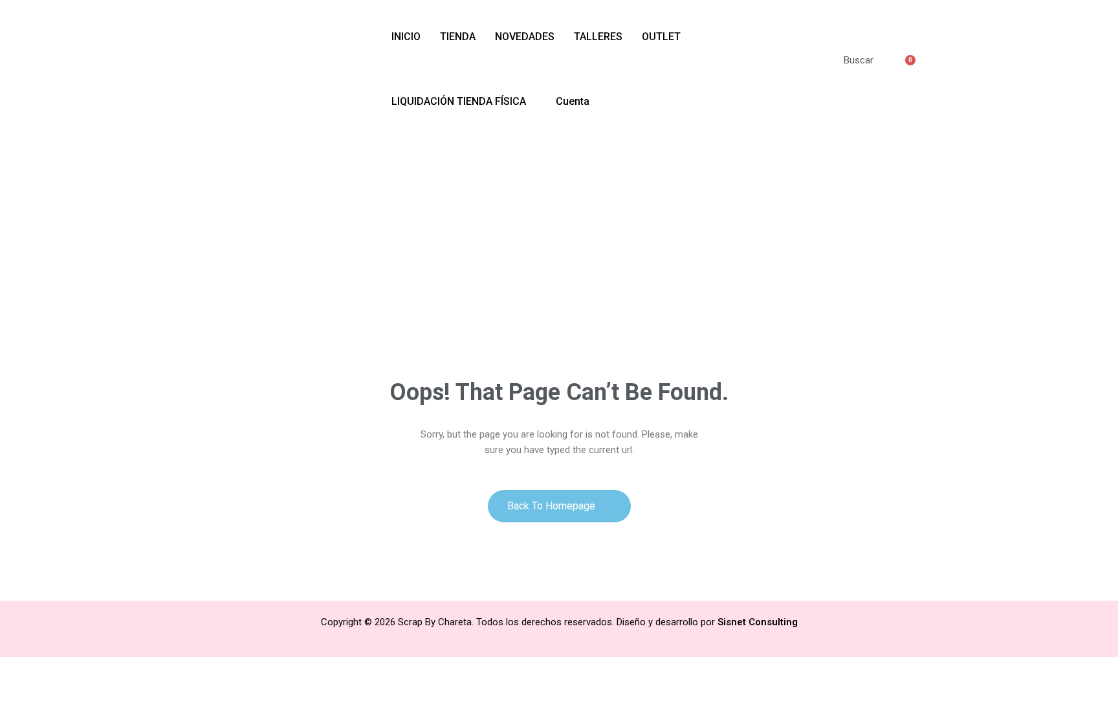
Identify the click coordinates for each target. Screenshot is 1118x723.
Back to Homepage (552, 506)
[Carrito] (903, 68)
